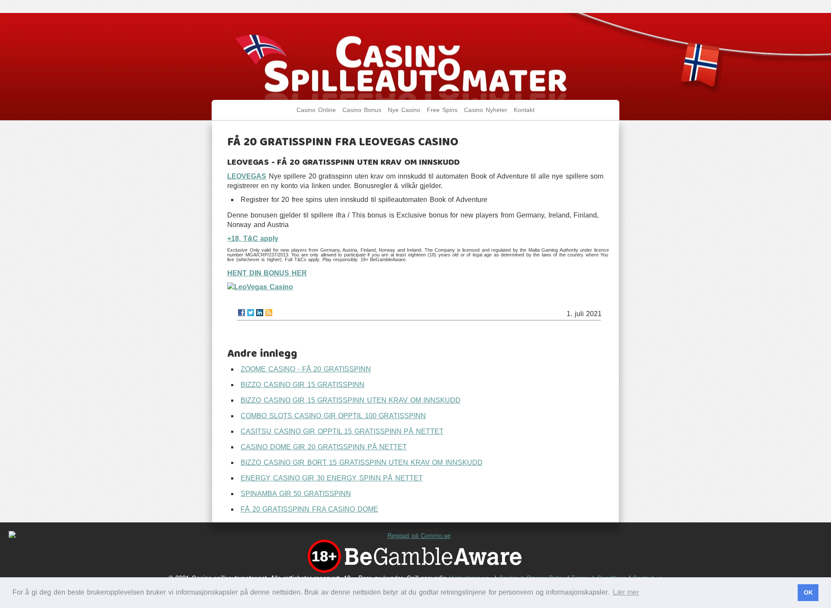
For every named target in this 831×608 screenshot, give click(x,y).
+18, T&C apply (252, 238)
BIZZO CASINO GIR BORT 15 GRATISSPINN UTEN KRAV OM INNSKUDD (362, 462)
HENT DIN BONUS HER (267, 273)
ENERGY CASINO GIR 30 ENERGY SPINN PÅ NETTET (332, 478)
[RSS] (268, 312)
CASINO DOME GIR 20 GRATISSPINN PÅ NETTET (324, 447)
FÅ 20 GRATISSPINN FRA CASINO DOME (309, 509)
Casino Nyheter (485, 110)
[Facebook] (241, 312)
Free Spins (442, 110)
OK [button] (808, 592)
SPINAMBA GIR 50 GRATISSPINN (296, 493)
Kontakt (524, 110)
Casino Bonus (361, 110)
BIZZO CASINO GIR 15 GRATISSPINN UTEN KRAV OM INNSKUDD (351, 400)
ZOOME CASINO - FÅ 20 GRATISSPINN (306, 369)
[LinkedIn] (259, 312)
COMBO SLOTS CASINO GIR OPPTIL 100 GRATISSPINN (333, 415)
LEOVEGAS (246, 176)
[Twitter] (250, 312)
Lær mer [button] (626, 592)
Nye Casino (404, 110)
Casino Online (316, 110)
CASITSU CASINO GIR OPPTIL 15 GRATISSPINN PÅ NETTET (342, 431)
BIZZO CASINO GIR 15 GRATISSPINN (302, 384)
